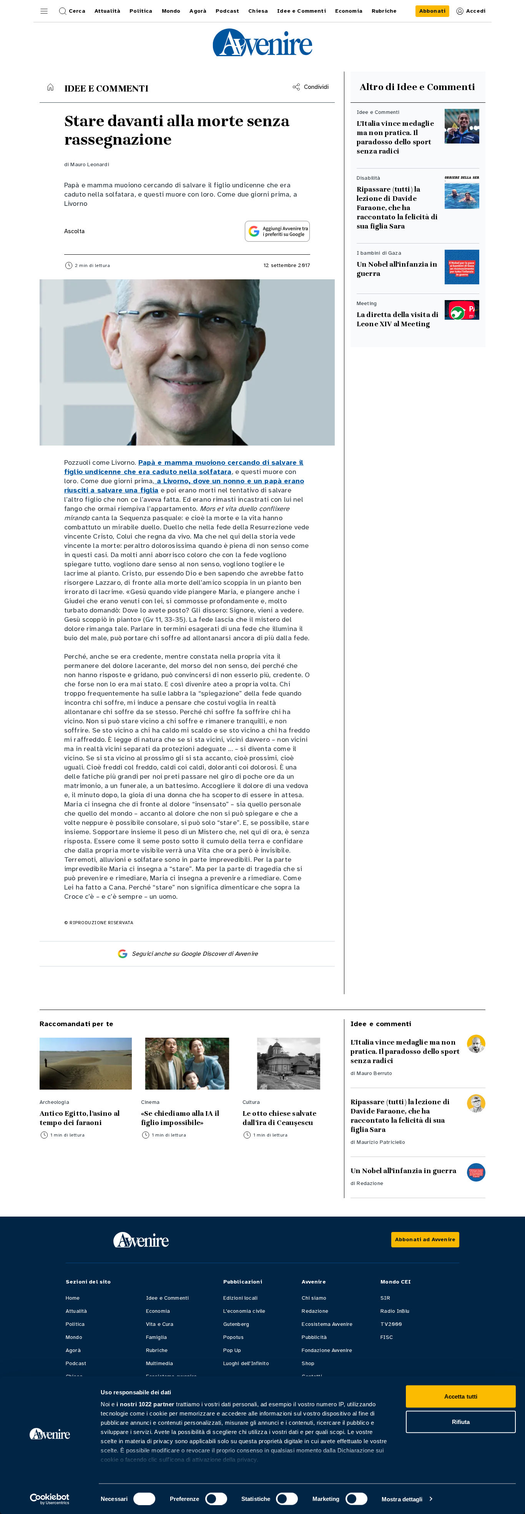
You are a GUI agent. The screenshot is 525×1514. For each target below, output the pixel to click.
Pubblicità (314, 1337)
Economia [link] (348, 11)
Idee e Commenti (167, 1298)
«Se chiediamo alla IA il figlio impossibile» (180, 1118)
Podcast (76, 1363)
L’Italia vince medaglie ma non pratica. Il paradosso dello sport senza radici (395, 137)
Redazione (370, 1183)
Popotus (233, 1337)
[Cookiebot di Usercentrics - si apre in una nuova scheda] (49, 1499)
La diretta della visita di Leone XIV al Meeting (398, 319)
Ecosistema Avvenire (327, 1324)
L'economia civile (244, 1311)
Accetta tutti (460, 1396)
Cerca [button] (77, 11)
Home (73, 1298)
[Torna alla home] (50, 87)
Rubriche (157, 1350)
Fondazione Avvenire (327, 1350)
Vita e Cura (160, 1324)
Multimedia (159, 1363)
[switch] (216, 1498)
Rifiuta (461, 1421)
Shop (308, 1363)
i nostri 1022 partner (145, 1404)
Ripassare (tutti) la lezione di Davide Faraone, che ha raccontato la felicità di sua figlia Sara (397, 207)
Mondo (74, 1337)
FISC (386, 1337)
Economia (158, 1311)
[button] (44, 11)
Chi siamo (314, 1298)
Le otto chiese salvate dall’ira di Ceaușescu (280, 1118)
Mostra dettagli (402, 1499)
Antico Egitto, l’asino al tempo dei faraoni (80, 1118)
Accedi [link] (475, 11)
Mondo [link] (171, 11)
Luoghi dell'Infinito (246, 1363)
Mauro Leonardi (89, 164)
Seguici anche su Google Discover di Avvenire (195, 954)
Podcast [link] (227, 11)
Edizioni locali (240, 1298)
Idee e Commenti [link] (301, 11)
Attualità (76, 1311)
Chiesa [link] (258, 11)
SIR (385, 1298)
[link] (432, 11)
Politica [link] (141, 11)
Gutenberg (236, 1324)
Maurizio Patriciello (381, 1142)
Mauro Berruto (374, 1073)
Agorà (73, 1350)
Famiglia (156, 1337)
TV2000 (391, 1324)
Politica (75, 1324)
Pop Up (232, 1350)
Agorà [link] (197, 11)
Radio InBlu (394, 1311)
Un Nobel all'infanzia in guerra (397, 269)
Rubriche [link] (384, 11)
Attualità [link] (107, 11)
